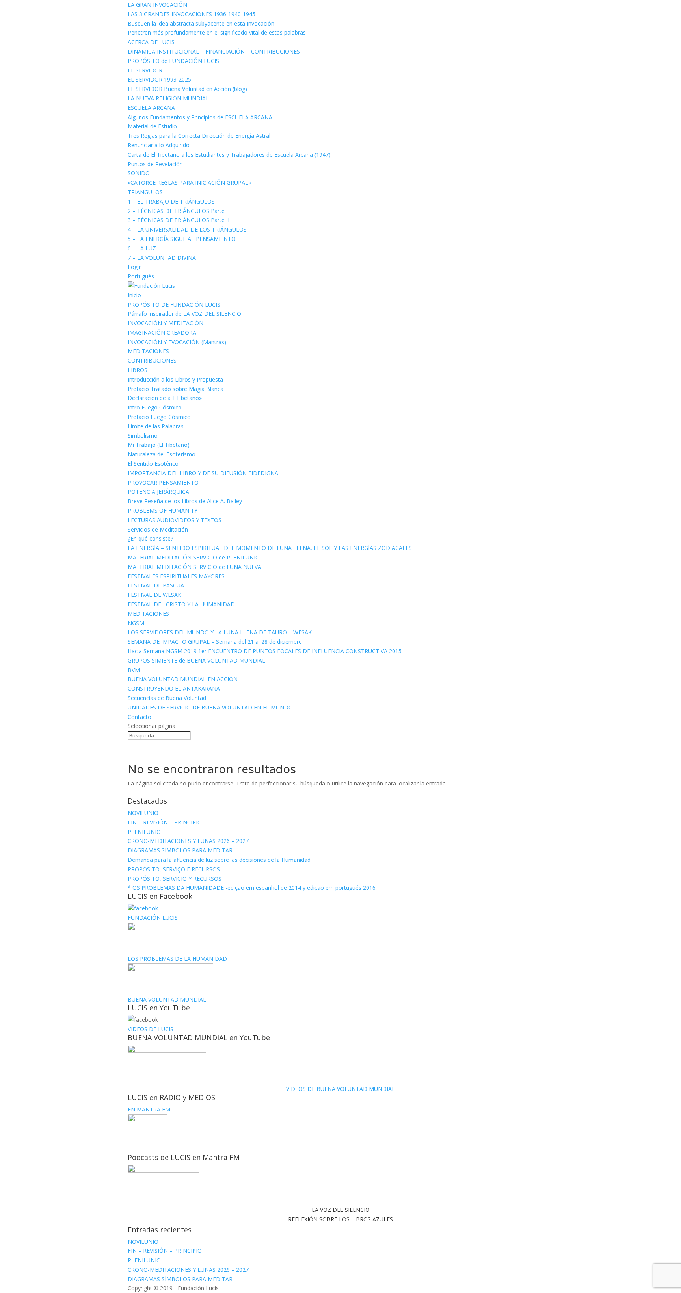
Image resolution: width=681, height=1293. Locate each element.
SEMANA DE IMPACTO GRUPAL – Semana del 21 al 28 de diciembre (215, 641)
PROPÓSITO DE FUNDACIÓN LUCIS (174, 304)
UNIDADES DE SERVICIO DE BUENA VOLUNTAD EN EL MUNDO (210, 707)
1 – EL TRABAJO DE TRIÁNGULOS (171, 201)
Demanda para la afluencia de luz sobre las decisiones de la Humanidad (219, 859)
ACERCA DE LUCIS (151, 42)
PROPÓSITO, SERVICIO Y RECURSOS (174, 878)
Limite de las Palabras (156, 426)
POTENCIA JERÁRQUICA (158, 491)
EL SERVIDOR (145, 70)
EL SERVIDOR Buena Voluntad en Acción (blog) (187, 89)
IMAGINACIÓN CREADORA (162, 332)
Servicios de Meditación (158, 529)
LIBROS (137, 370)
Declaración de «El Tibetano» (165, 398)
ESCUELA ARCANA (151, 107)
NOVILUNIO (143, 813)
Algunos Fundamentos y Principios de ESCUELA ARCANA (200, 117)
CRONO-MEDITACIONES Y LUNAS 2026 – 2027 (188, 841)
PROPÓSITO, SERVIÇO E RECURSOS (174, 869)
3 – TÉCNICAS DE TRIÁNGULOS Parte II (178, 220)
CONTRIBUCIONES (152, 360)
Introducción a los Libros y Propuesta (175, 379)
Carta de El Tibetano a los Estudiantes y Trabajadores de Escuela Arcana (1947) (229, 154)
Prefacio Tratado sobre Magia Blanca (175, 389)
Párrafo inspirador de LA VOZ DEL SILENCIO (184, 313)
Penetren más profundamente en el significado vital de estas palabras (217, 32)
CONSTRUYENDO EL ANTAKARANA (174, 688)
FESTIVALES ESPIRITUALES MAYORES (176, 576)
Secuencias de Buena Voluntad (167, 698)
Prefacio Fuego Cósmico (159, 417)
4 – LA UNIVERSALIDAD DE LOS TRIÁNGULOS (187, 229)
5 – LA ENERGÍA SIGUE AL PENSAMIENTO (182, 239)
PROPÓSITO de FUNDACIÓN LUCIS (173, 61)
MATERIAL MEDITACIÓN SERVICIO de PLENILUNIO (194, 557)
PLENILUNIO (144, 831)
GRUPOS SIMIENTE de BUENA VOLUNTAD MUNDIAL (196, 660)
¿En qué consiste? (150, 538)
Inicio (134, 295)
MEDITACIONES (148, 351)
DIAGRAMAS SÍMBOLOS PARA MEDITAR (180, 850)
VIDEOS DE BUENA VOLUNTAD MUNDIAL (340, 1089)
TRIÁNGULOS (145, 192)
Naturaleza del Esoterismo (161, 454)
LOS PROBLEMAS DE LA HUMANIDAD (177, 958)
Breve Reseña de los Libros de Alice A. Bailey (185, 501)
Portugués (141, 276)
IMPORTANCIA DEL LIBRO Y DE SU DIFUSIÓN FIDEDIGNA (203, 473)
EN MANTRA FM (149, 1109)
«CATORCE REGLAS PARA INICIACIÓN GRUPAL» (189, 182)
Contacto (139, 717)
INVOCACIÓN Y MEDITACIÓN (165, 323)
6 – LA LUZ (142, 248)
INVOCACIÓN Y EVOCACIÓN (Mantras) (177, 342)
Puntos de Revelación (155, 164)
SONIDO (139, 173)
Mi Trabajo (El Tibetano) (159, 444)
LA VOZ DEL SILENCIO (341, 1209)
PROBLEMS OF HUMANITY (162, 510)
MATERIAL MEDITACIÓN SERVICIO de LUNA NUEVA (194, 567)
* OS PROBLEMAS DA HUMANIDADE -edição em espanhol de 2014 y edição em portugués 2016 (252, 887)
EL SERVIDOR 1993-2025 (159, 79)
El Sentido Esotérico (153, 463)
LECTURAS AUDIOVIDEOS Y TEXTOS (174, 520)
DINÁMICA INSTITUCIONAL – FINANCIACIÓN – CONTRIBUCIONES (214, 51)
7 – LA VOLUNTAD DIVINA (162, 257)
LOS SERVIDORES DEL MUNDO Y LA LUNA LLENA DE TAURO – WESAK (220, 632)
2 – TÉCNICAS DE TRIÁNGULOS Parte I (178, 211)
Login (135, 266)
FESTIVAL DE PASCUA (156, 585)
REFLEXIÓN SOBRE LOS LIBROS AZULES (340, 1219)
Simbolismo (143, 435)
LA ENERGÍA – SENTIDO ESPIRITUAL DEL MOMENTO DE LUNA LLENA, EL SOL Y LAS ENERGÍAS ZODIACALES (270, 548)
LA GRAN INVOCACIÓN (157, 4)
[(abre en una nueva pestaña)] (143, 908)
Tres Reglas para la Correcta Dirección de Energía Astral (199, 135)
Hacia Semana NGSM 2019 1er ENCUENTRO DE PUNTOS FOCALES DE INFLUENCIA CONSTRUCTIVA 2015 (265, 651)
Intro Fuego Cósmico (155, 407)
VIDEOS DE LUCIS (150, 1029)
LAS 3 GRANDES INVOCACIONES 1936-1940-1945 (191, 14)
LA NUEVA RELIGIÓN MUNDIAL (168, 98)
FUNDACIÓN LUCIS (153, 917)
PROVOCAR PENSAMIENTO (163, 482)
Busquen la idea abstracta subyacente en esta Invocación (201, 23)
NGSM (136, 623)
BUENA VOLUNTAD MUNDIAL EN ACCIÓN (183, 679)
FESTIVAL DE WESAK (154, 594)
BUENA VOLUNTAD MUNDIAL (167, 999)
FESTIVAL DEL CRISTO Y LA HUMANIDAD (181, 604)
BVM (134, 670)
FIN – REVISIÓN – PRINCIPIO (165, 822)
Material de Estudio (152, 126)
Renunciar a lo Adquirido (159, 145)
